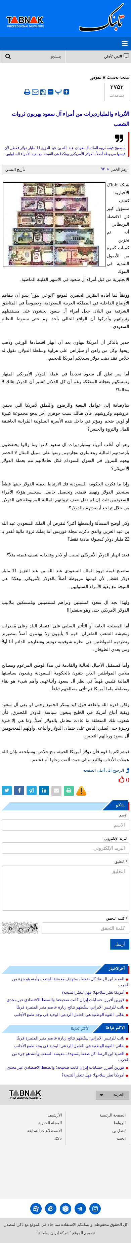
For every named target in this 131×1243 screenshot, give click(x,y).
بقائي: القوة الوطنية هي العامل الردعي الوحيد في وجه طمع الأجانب (69, 1014)
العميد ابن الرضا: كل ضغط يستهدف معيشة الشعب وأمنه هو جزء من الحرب (70, 982)
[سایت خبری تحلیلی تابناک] (29, 14)
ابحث (121, 1138)
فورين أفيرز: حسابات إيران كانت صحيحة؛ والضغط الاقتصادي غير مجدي (65, 999)
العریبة (118, 1094)
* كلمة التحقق (117, 918)
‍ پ (59, 91)
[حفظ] (43, 92)
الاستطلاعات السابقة (44, 1130)
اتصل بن (119, 1130)
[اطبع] (27, 91)
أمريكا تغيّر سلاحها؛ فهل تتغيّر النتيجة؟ (92, 992)
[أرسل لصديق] (35, 91)
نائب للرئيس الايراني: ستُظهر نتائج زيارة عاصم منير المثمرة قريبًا (70, 1007)
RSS (58, 1138)
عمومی (96, 77)
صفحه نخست (118, 77)
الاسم (123, 815)
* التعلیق (121, 862)
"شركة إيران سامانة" (54, 1233)
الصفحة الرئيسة (112, 1115)
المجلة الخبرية (50, 1123)
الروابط (119, 1123)
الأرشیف (55, 1115)
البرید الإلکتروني (116, 838)
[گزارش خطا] (81, 791)
